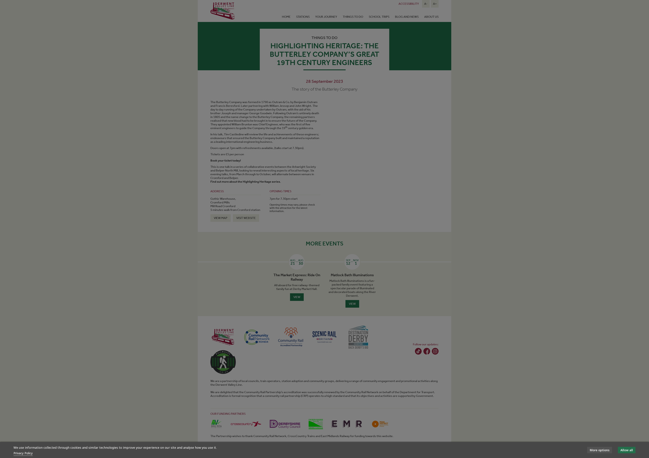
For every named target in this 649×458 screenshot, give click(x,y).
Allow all (626, 450)
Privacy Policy (23, 453)
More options (599, 450)
